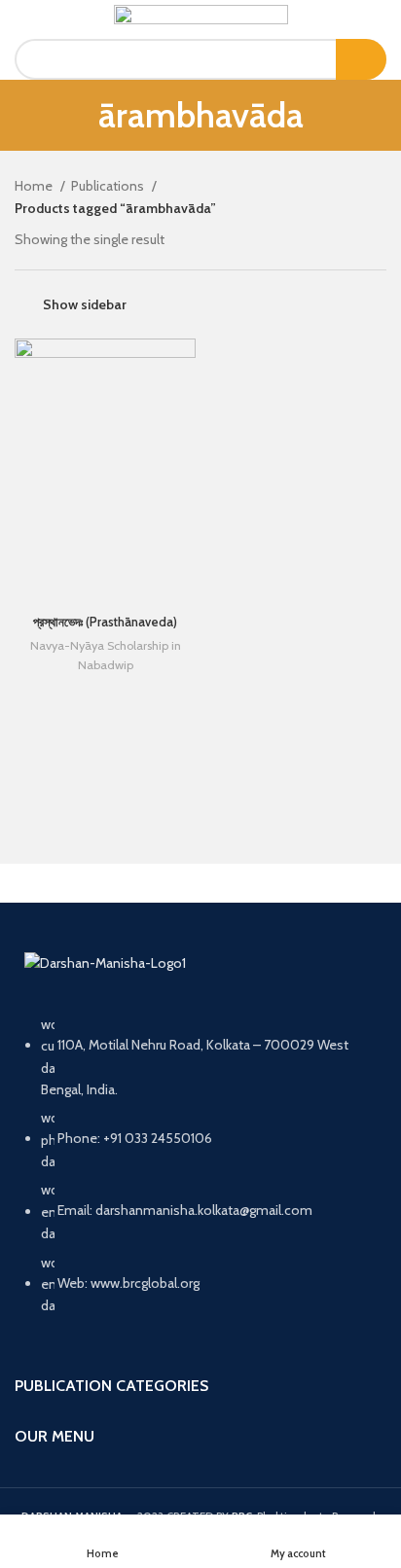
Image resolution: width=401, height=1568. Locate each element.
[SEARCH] (361, 59)
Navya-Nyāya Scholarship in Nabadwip (105, 655)
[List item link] (200, 1175)
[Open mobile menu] (24, 19)
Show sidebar (85, 304)
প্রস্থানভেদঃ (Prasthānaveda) (105, 622)
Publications (109, 186)
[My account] (379, 19)
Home (35, 186)
